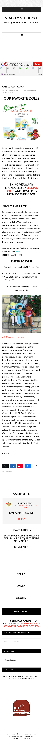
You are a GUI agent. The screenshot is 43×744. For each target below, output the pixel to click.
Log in (27, 738)
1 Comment (10, 93)
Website (21, 597)
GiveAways (9, 471)
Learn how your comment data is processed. (22, 624)
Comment (21, 547)
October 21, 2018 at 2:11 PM (25, 506)
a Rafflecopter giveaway (13, 337)
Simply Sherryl (21, 18)
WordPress (18, 738)
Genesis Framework (25, 736)
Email (21, 585)
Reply (21, 519)
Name (21, 574)
